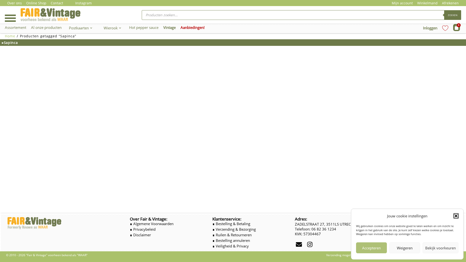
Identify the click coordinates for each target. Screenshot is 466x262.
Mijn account (402, 3)
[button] (456, 215)
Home (10, 36)
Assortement (15, 27)
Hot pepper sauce (143, 27)
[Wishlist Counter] (445, 28)
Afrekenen (450, 3)
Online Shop (36, 3)
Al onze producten (46, 27)
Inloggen (430, 27)
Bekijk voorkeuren (440, 248)
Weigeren (405, 248)
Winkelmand (427, 3)
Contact (57, 3)
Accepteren (371, 248)
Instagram (83, 3)
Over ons (14, 3)
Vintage (169, 27)
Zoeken (453, 15)
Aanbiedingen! (193, 27)
